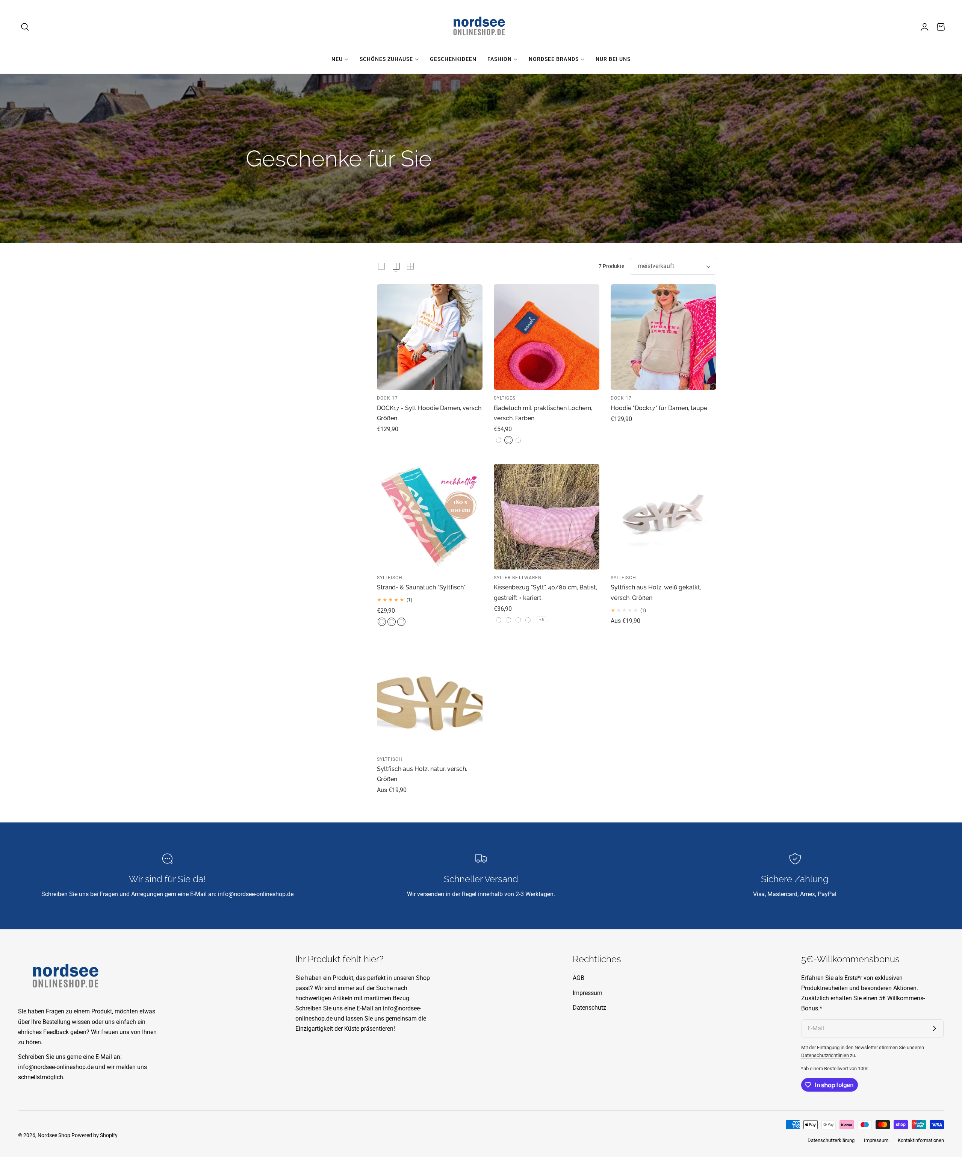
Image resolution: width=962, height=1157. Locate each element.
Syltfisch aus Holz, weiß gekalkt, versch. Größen (656, 592)
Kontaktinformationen (921, 1140)
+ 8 (541, 620)
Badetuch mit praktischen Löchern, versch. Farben (543, 413)
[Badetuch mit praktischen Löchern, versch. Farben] (546, 337)
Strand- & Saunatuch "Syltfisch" (421, 587)
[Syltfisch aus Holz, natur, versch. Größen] (430, 698)
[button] (25, 27)
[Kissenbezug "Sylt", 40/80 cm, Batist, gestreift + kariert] (546, 516)
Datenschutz (589, 1007)
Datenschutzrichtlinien (825, 1055)
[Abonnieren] (934, 1028)
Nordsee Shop (54, 1135)
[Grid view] (381, 266)
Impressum (587, 992)
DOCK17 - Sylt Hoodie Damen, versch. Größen (430, 413)
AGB (578, 977)
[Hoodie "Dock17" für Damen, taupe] (663, 337)
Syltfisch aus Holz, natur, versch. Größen (422, 774)
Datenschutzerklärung (831, 1140)
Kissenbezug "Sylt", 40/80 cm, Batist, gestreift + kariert (545, 592)
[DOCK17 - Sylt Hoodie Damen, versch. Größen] (430, 337)
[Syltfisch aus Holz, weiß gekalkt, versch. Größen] (663, 516)
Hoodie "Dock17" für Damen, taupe (659, 408)
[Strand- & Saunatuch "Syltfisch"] (430, 516)
